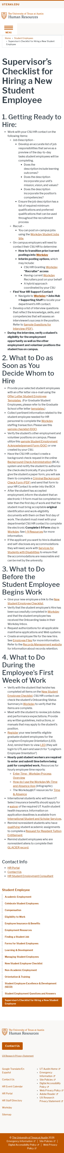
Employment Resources (18, 930)
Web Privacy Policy (50, 1090)
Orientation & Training (17, 976)
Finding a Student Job (17, 936)
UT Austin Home (49, 1069)
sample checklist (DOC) (22, 429)
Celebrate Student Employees (22, 903)
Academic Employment (18, 896)
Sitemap (6, 1114)
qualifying (14, 827)
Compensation (13, 910)
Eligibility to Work (15, 916)
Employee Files (22, 640)
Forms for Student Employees (21, 943)
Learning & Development (19, 950)
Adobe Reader (47, 1094)
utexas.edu (10, 4)
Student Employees (23, 38)
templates (37, 408)
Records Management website (42, 644)
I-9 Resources (34, 531)
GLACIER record (18, 847)
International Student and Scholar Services (34, 818)
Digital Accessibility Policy (22, 1144)
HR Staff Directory (12, 1100)
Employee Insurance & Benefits (22, 923)
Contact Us (15, 872)
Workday (52, 267)
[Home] (28, 15)
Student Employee (16, 890)
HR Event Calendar (12, 1086)
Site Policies (46, 1079)
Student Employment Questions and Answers (30, 993)
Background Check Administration (29, 462)
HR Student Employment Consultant (30, 876)
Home (8, 38)
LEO (43, 745)
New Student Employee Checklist (23, 963)
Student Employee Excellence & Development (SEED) (30, 985)
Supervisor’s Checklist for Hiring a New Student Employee (31, 1002)
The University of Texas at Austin (30, 1137)
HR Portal (14, 867)
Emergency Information (20, 1141)
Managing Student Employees (22, 956)
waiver (14, 806)
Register (13, 732)
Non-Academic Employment (21, 970)
